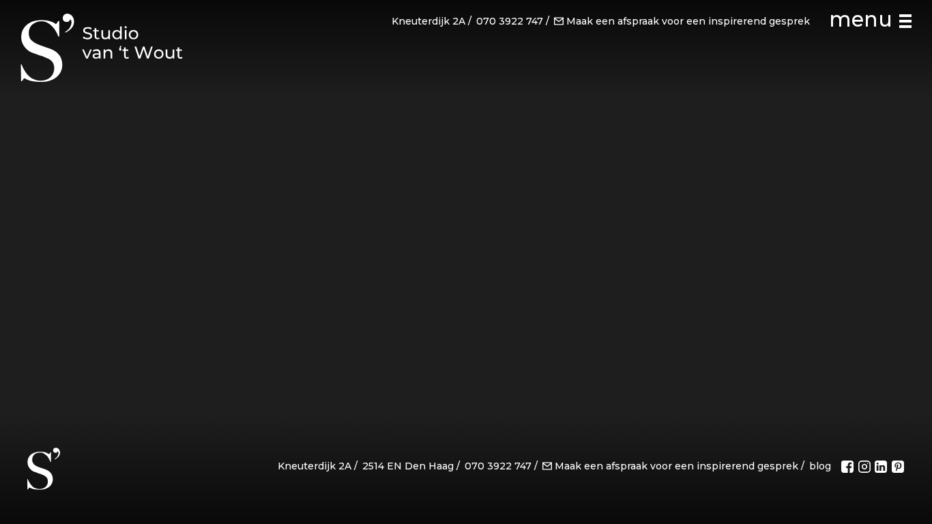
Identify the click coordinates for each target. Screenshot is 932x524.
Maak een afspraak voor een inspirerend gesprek (688, 21)
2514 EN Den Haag (408, 466)
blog (820, 466)
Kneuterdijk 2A (428, 21)
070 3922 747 (509, 21)
